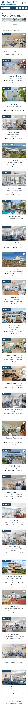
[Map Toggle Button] (20, 8)
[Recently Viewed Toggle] (23, 8)
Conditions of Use (17, 703)
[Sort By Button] (17, 8)
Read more (14, 24)
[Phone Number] (22, 3)
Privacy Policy (9, 703)
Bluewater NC (19, 701)
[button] (4, 40)
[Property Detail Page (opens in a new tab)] (14, 40)
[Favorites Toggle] (26, 8)
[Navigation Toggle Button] (25, 3)
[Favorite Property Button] (24, 35)
